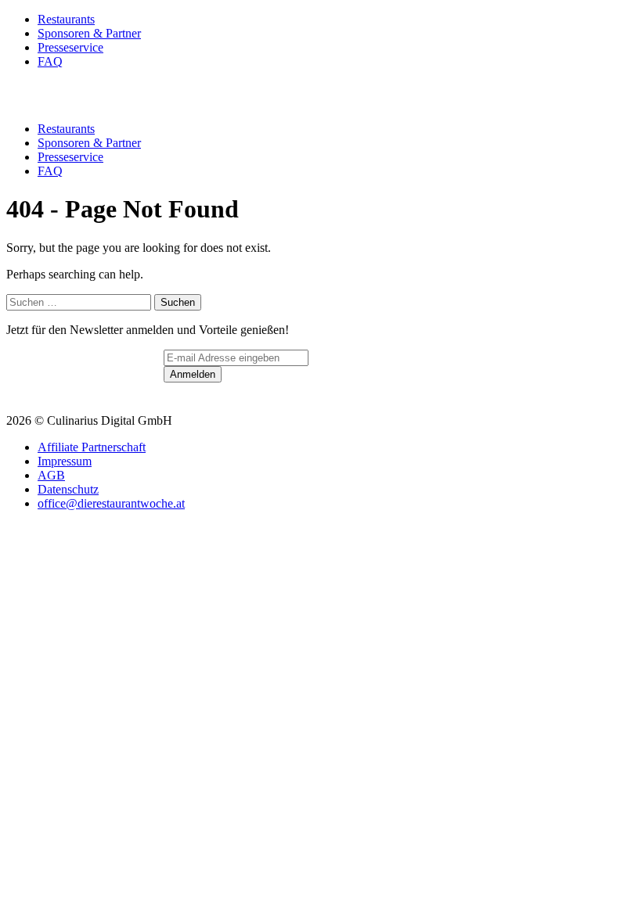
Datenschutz (68, 489)
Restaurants (66, 19)
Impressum (65, 461)
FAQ (50, 61)
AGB (51, 475)
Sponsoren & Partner (89, 33)
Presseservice (70, 47)
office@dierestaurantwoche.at (111, 503)
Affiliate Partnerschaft (92, 447)
